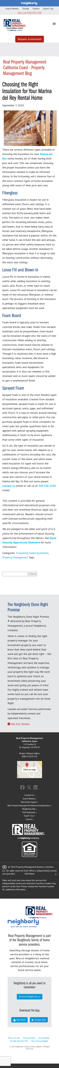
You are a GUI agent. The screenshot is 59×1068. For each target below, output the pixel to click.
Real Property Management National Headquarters (29, 805)
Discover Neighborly (28, 996)
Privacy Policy (29, 1038)
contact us (8, 485)
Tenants (25, 8)
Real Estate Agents (29, 802)
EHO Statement (28, 812)
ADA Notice (30, 873)
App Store (21, 1019)
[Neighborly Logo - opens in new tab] (33, 923)
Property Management (15, 557)
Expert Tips (48, 8)
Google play (40, 1019)
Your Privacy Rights (39, 1041)
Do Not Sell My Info (19, 1041)
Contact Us (28, 795)
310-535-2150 (47, 485)
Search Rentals (12, 8)
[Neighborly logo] (29, 3)
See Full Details (20, 724)
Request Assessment (29, 39)
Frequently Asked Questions (32, 553)
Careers (29, 819)
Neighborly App (28, 809)
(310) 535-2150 (34, 12)
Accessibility (44, 1038)
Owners (36, 8)
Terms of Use (14, 1038)
